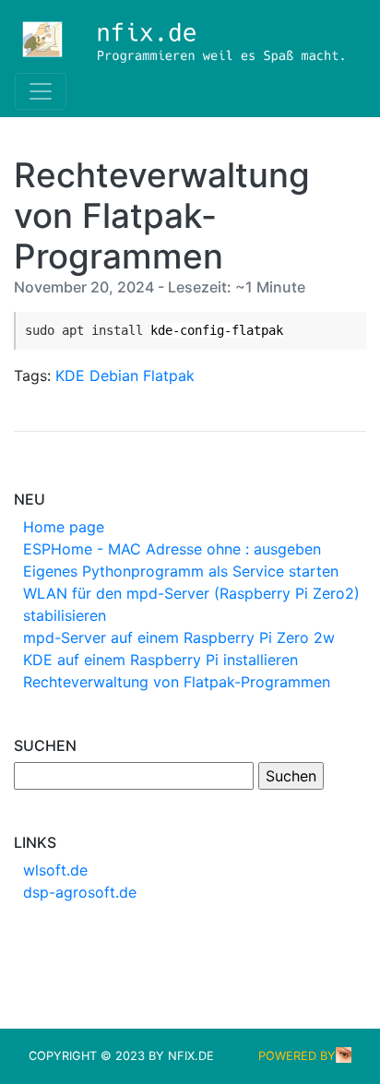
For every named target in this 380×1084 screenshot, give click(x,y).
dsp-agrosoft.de (80, 892)
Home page (63, 527)
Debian (113, 375)
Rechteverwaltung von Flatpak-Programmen (176, 682)
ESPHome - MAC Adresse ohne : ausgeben (172, 549)
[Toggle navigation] (40, 91)
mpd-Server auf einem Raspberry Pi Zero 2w (179, 637)
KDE (70, 375)
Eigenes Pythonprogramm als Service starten (180, 571)
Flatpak (169, 375)
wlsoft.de (55, 870)
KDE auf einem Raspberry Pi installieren (160, 659)
